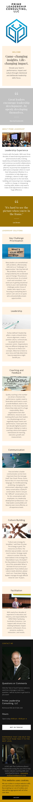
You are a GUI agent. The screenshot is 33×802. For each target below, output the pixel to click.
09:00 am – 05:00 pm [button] (18, 719)
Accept (16, 797)
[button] (26, 719)
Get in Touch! (16, 727)
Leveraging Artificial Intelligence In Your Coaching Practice (17, 775)
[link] (16, 7)
